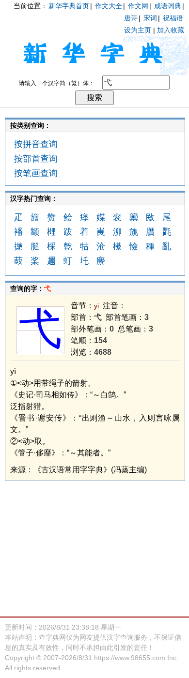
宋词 (150, 18)
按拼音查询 (36, 144)
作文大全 (108, 6)
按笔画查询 (36, 173)
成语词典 (167, 6)
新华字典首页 (68, 6)
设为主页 (137, 30)
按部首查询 (36, 159)
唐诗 (131, 18)
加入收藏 (170, 30)
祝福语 (173, 18)
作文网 (138, 6)
